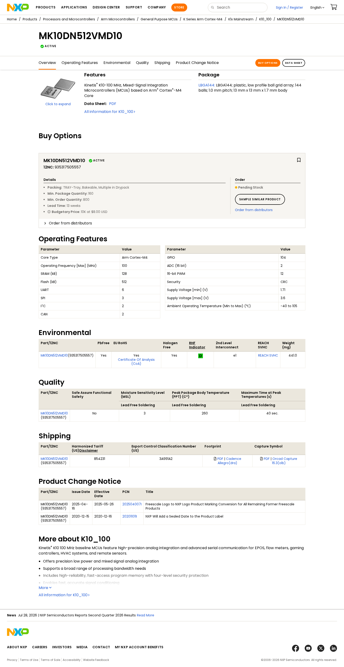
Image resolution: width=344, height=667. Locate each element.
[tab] (172, 223)
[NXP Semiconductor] (18, 7)
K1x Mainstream (240, 19)
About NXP (17, 647)
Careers (40, 647)
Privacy (12, 660)
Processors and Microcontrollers (69, 19)
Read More (145, 615)
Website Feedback (96, 660)
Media (82, 647)
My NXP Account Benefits (139, 647)
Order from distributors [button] (70, 223)
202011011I (129, 516)
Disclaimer (88, 450)
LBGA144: (206, 85)
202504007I (132, 504)
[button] (317, 7)
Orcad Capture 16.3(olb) (284, 460)
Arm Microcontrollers (118, 19)
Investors (62, 647)
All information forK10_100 (108, 111)
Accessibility (72, 660)
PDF (112, 103)
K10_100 (265, 19)
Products (30, 19)
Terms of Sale (50, 660)
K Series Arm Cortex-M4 (203, 19)
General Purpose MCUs (159, 19)
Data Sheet (293, 63)
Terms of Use (29, 660)
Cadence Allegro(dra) (229, 460)
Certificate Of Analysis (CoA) (136, 361)
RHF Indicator (197, 345)
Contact (101, 647)
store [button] (179, 7)
